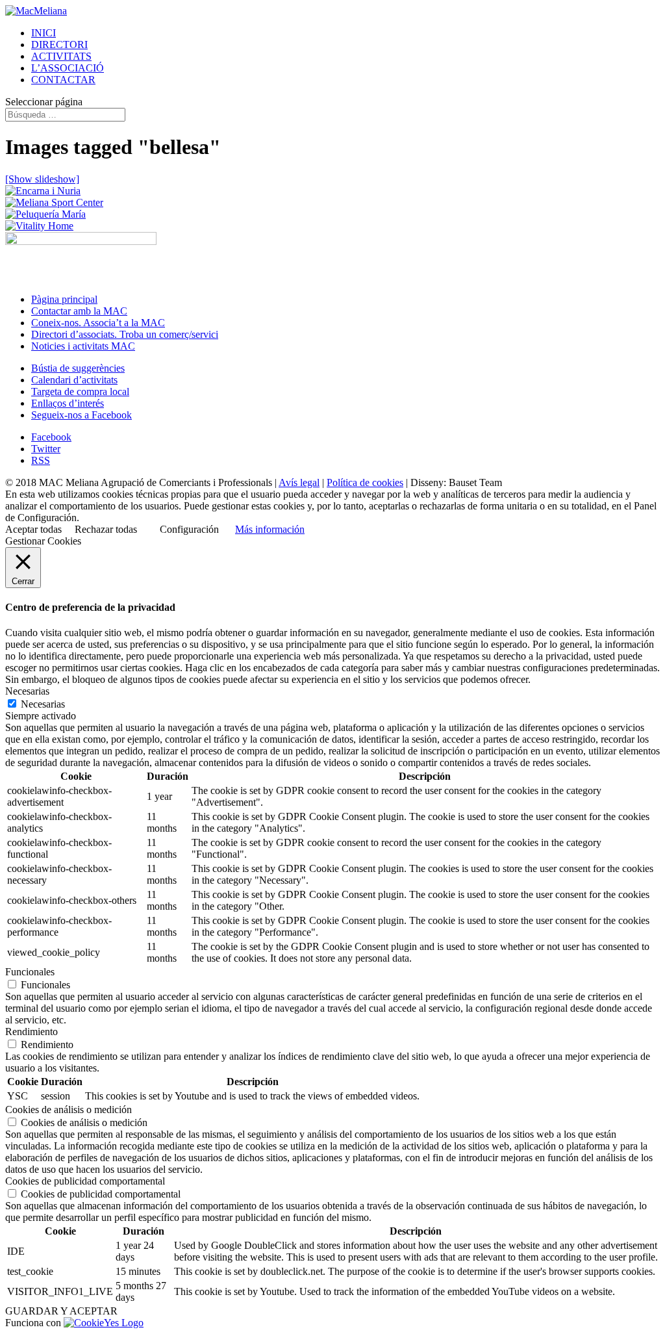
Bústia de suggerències (78, 368)
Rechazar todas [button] (106, 529)
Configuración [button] (189, 529)
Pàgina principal (64, 299)
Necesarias (43, 704)
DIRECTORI (59, 44)
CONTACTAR (63, 79)
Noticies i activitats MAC (83, 346)
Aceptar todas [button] (33, 529)
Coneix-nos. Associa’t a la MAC (98, 322)
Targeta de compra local (80, 391)
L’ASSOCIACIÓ (67, 67)
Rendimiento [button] (31, 1031)
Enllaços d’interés (67, 403)
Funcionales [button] (30, 971)
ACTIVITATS (61, 56)
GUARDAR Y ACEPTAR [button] (61, 1310)
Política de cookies (365, 482)
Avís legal (299, 482)
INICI (43, 32)
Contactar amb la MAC (79, 310)
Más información (270, 529)
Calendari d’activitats (74, 379)
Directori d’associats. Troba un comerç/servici (124, 334)
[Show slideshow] (42, 179)
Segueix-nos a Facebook (81, 414)
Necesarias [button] (27, 691)
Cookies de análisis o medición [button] (68, 1109)
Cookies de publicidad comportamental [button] (85, 1180)
